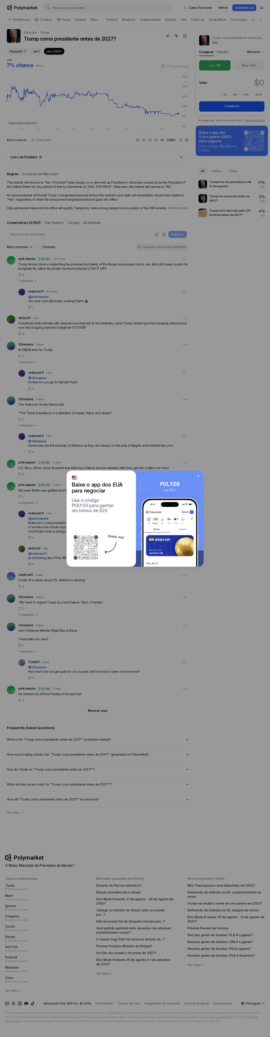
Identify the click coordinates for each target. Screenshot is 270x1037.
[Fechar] (198, 476)
